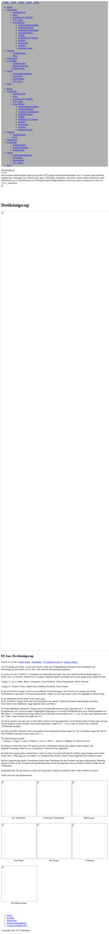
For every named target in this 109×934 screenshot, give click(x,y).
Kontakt (10, 918)
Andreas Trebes (71, 662)
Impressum (12, 920)
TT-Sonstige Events (51, 662)
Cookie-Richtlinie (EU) (17, 925)
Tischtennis (36, 662)
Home (9, 915)
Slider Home (24, 662)
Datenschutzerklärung (16, 923)
